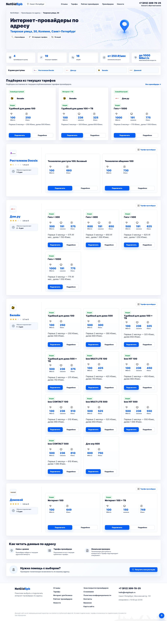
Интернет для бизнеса (62, 595)
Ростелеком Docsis (46, 70)
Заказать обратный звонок (151, 5)
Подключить (19, 135)
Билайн (105, 70)
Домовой (137, 70)
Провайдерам (108, 4)
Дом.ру (73, 70)
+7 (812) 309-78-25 (130, 588)
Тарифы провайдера (148, 150)
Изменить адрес (22, 44)
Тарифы (74, 4)
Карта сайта (89, 606)
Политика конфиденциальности (97, 595)
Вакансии (88, 603)
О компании (89, 592)
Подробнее (42, 135)
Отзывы (64, 4)
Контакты (88, 599)
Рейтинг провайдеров (90, 4)
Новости (120, 4)
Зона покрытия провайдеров (96, 588)
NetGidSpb (14, 13)
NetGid (14, 4)
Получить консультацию (145, 570)
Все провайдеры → (153, 84)
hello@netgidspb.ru (127, 592)
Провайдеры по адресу (30, 13)
